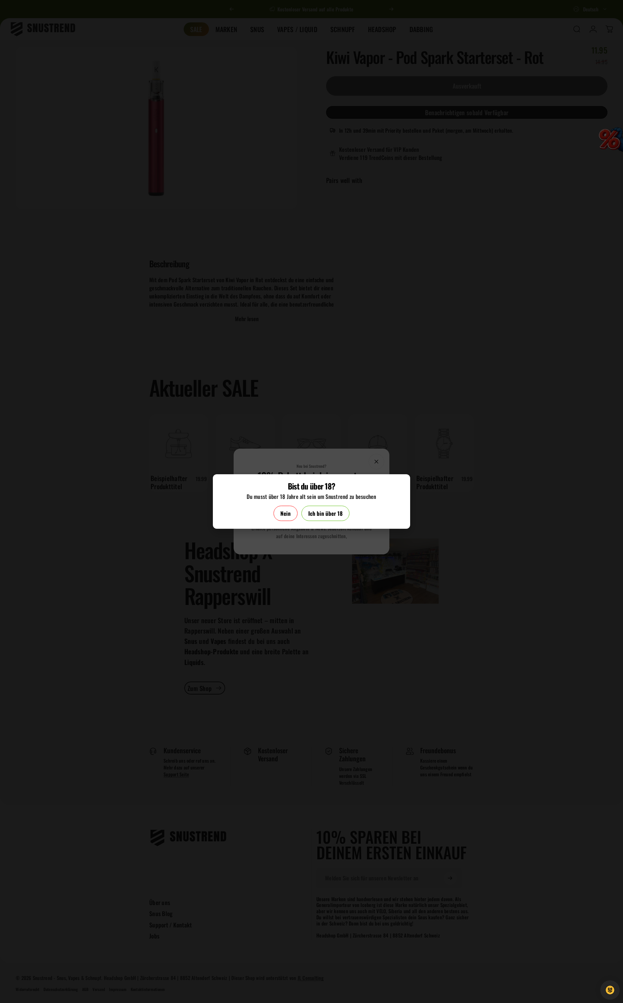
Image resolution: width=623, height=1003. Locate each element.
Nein (285, 513)
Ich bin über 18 (325, 513)
